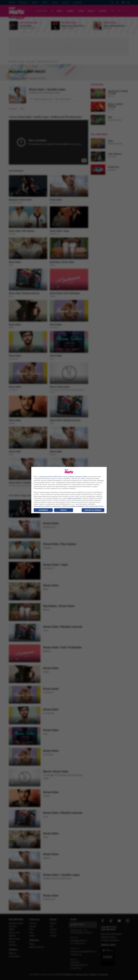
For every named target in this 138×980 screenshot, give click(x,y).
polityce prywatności (74, 498)
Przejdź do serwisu (93, 510)
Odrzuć (63, 510)
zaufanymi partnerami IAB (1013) (50, 476)
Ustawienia (43, 510)
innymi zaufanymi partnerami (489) (75, 476)
